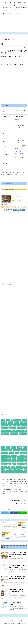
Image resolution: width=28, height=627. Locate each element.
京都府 (18, 455)
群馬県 (7, 469)
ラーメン (3, 430)
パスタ (11, 453)
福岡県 (3, 469)
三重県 (9, 455)
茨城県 (22, 56)
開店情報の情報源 (8, 184)
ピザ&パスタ (12, 428)
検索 (2, 44)
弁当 (16, 430)
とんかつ (3, 422)
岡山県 (24, 461)
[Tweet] (5, 513)
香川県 (3, 472)
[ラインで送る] (22, 513)
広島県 (3, 464)
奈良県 (3, 461)
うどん (3, 419)
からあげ (24, 419)
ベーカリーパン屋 (21, 428)
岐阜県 (18, 461)
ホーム (4, 39)
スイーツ (18, 56)
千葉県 (8, 458)
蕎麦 (11, 433)
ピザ (16, 453)
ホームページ (18, 151)
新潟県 (13, 464)
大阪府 (24, 458)
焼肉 (2, 433)
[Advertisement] (14, 24)
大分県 (19, 458)
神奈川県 (24, 466)
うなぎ (7, 419)
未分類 (20, 430)
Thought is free (22, 623)
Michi (25, 504)
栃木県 (24, 464)
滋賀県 (3, 466)
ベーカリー (22, 453)
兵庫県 (24, 455)
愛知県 (8, 464)
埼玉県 (13, 458)
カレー (15, 422)
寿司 (12, 430)
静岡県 (21, 469)
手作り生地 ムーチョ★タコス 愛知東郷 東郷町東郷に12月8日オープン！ (18, 554)
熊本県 (12, 466)
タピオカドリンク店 (12, 425)
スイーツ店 (11, 39)
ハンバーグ (4, 428)
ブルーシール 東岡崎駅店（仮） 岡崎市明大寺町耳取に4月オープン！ (18, 578)
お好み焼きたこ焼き (16, 419)
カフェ (10, 422)
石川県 (18, 466)
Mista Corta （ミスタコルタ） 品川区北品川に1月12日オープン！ (18, 591)
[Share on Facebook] (14, 513)
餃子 (20, 433)
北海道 (3, 458)
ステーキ (3, 425)
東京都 (19, 464)
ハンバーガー (23, 425)
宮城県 (8, 461)
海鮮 (25, 430)
